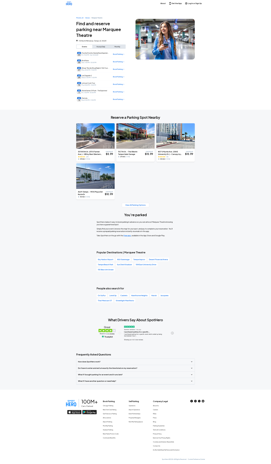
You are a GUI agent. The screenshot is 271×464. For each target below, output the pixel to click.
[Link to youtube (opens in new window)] (203, 402)
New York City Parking (109, 410)
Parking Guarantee (159, 426)
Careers (155, 410)
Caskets (123, 295)
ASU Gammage (123, 259)
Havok (154, 295)
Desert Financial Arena (158, 259)
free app (127, 235)
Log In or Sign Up (195, 3)
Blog (154, 422)
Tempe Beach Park (105, 264)
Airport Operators (134, 410)
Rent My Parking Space (136, 422)
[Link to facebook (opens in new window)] (191, 402)
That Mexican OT (105, 300)
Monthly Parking (108, 426)
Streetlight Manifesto (125, 300)
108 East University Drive (146, 264)
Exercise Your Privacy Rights (161, 438)
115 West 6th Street (106, 269)
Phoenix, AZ (80, 18)
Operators (132, 405)
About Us (156, 405)
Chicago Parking (108, 405)
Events (84, 47)
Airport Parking (107, 422)
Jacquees (164, 295)
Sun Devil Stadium (124, 264)
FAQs (154, 414)
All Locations (107, 418)
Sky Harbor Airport (105, 259)
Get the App (177, 3)
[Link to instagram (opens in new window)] (195, 402)
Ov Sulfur (102, 295)
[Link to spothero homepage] (71, 403)
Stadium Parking (108, 430)
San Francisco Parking (110, 414)
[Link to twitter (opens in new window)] (199, 402)
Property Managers (135, 418)
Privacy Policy (157, 434)
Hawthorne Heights (139, 295)
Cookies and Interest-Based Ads (163, 442)
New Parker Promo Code (111, 434)
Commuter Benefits (109, 438)
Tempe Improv (139, 259)
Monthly (117, 47)
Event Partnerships (134, 414)
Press (155, 418)
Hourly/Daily (101, 47)
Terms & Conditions (159, 430)
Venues (87, 18)
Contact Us (156, 446)
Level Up (113, 295)
